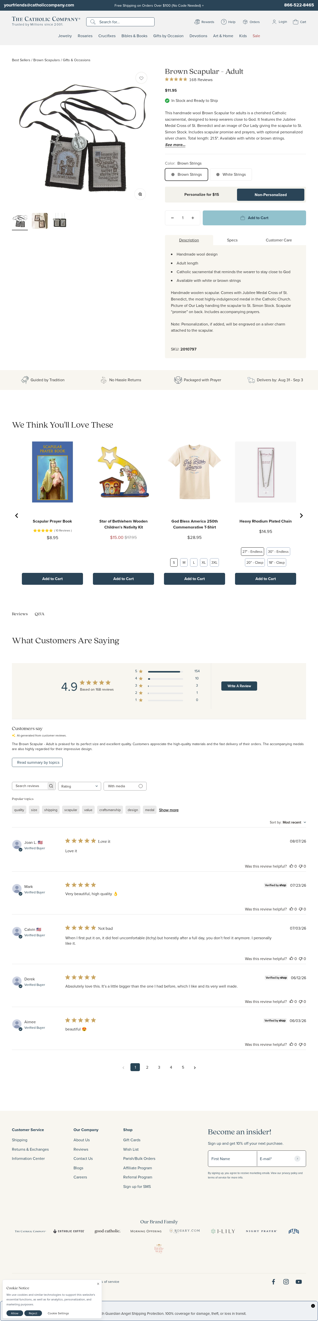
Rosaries (85, 36)
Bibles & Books (134, 36)
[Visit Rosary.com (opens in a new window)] (184, 1231)
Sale (256, 36)
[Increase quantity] (193, 218)
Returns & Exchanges (30, 1149)
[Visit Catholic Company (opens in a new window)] (30, 1231)
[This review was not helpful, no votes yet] (300, 866)
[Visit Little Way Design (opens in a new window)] (159, 1248)
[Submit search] (93, 22)
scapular (70, 809)
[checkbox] (141, 78)
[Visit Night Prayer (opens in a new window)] (261, 1231)
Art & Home (223, 36)
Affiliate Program (137, 1168)
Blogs (78, 1168)
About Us (82, 1140)
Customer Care (279, 240)
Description (189, 240)
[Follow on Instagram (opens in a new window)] (286, 1281)
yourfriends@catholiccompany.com (39, 5)
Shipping (19, 1140)
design (133, 809)
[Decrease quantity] (172, 218)
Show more (169, 810)
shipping (50, 809)
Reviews (81, 1149)
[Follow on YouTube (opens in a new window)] (298, 1281)
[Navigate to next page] (194, 1067)
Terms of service (106, 1281)
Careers (80, 1177)
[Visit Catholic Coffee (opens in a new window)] (69, 1231)
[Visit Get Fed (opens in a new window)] (294, 1231)
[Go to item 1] (20, 221)
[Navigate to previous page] (123, 1067)
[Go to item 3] (60, 221)
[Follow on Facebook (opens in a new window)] (273, 1281)
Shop (127, 1130)
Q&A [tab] (39, 613)
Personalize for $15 (201, 194)
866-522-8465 (299, 5)
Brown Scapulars (46, 59)
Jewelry (65, 36)
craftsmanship (110, 809)
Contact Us (83, 1158)
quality (19, 809)
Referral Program (137, 1177)
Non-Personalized (271, 195)
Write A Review (239, 685)
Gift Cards (131, 1140)
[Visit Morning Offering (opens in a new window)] (146, 1231)
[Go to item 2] (40, 221)
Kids (243, 36)
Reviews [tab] (20, 613)
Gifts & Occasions (76, 59)
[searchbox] (29, 786)
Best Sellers (21, 59)
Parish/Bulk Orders (139, 1158)
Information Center (28, 1158)
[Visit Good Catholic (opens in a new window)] (107, 1231)
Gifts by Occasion (168, 36)
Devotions (198, 36)
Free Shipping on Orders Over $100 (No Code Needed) (159, 5)
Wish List (131, 1149)
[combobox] (79, 786)
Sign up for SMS (137, 1186)
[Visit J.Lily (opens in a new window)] (223, 1231)
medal (149, 809)
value (88, 809)
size (34, 809)
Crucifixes (107, 36)
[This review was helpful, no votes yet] (291, 866)
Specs (232, 240)
